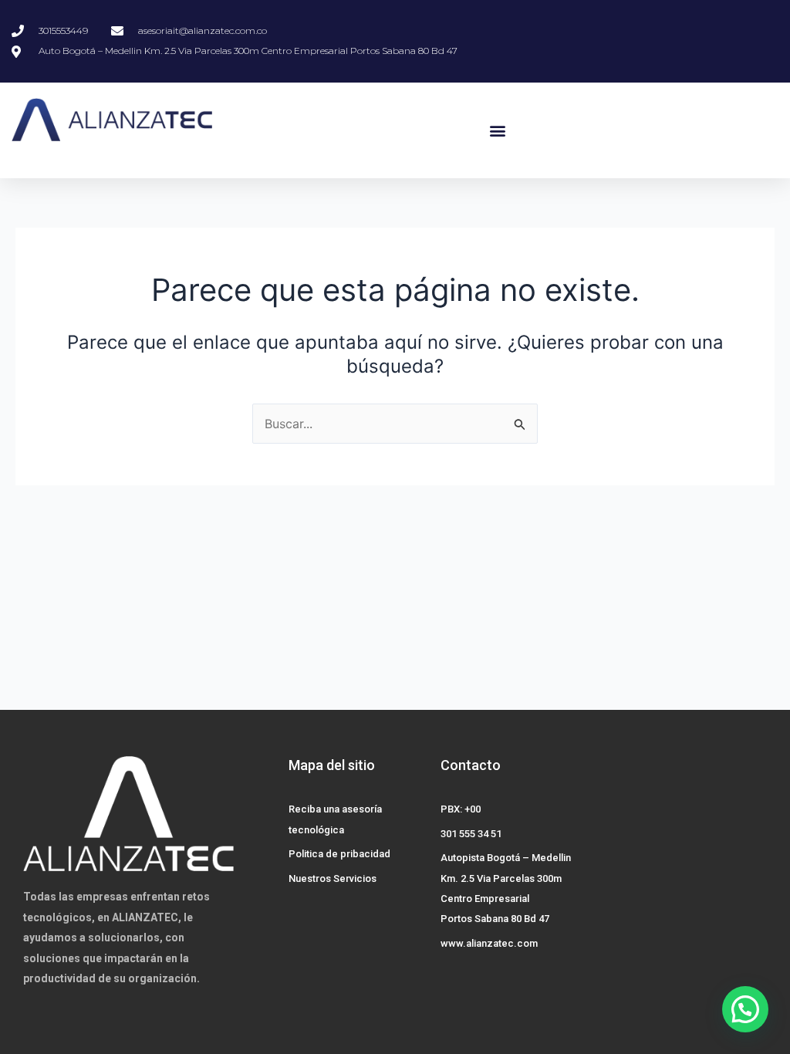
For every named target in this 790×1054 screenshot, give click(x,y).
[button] (497, 130)
